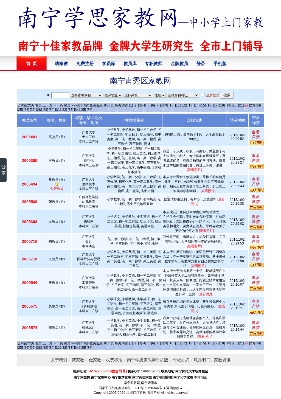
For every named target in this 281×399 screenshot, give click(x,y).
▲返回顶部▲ (173, 388)
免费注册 (85, 63)
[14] (196, 105)
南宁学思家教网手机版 (147, 360)
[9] (166, 105)
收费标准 (114, 360)
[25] (20, 110)
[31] (58, 110)
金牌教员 (179, 63)
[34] (77, 110)
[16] (209, 105)
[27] (32, 110)
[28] (39, 110)
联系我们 (202, 360)
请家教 (61, 63)
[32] (64, 110)
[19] (228, 105)
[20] (234, 105)
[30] (51, 110)
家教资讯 (222, 360)
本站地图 (200, 377)
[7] (157, 105)
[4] (144, 105)
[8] (162, 105)
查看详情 (256, 134)
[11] (178, 105)
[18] (222, 105)
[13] (190, 105)
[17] (215, 105)
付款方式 (181, 360)
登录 (200, 63)
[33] (70, 110)
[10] (171, 105)
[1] (131, 105)
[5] (148, 105)
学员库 (108, 63)
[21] (241, 105)
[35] (83, 110)
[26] (26, 110)
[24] (258, 105)
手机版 (220, 63)
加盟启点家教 (136, 393)
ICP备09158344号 (148, 388)
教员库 (130, 63)
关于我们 (59, 360)
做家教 (95, 360)
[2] (135, 105)
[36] (89, 110)
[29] (45, 110)
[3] (140, 105)
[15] (203, 105)
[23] (252, 105)
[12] (184, 105)
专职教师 (153, 63)
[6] (153, 105)
